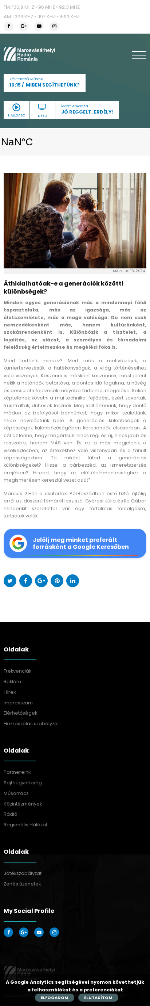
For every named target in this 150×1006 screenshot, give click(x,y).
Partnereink (17, 772)
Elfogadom (54, 998)
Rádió (10, 814)
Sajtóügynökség (23, 783)
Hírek (10, 692)
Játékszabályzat (23, 873)
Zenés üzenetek (22, 884)
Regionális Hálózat (25, 825)
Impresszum (18, 703)
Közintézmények (23, 804)
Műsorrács (16, 793)
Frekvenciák (17, 671)
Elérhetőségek (20, 713)
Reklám (12, 681)
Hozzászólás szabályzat (31, 723)
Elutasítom (98, 998)
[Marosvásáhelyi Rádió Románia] (29, 54)
